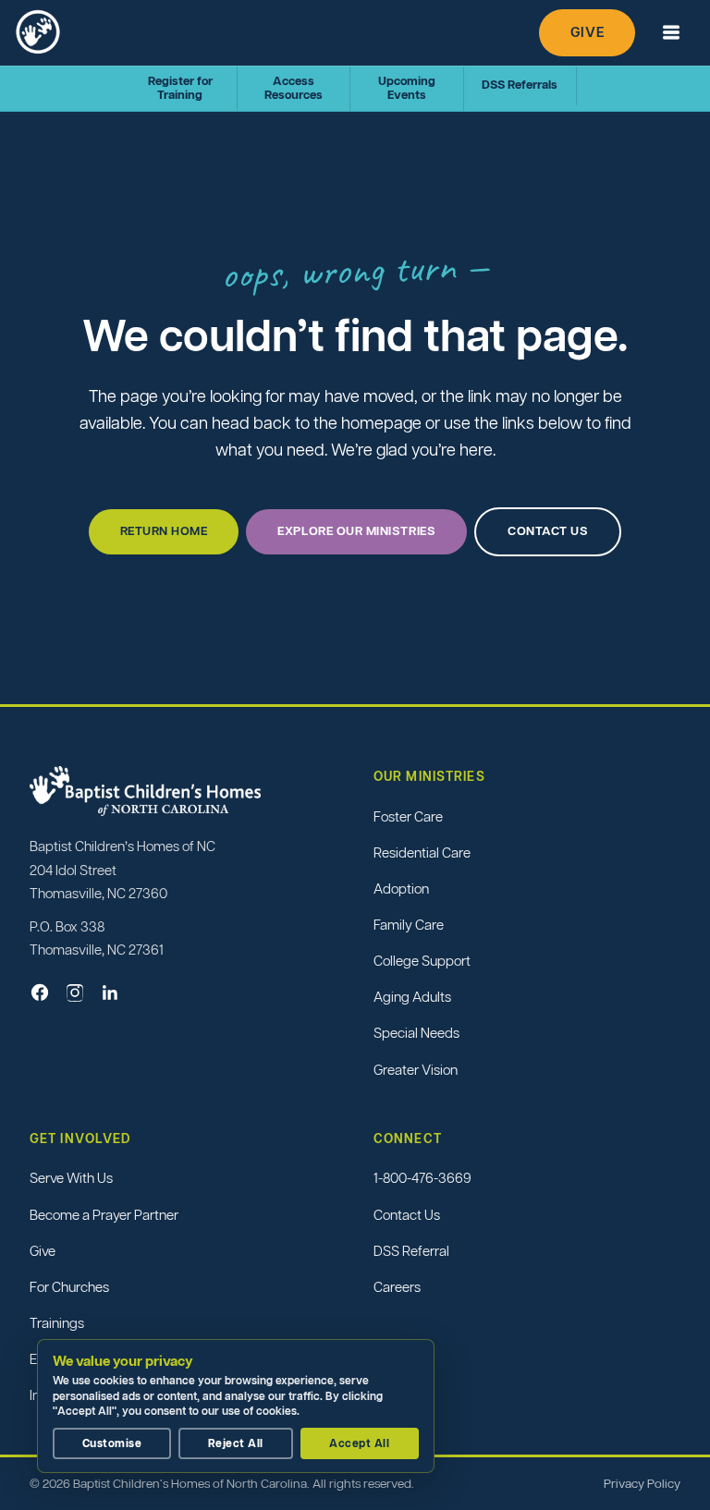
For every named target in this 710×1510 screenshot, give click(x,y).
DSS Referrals (519, 84)
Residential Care (422, 852)
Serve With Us (71, 1178)
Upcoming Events (406, 88)
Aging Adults (412, 996)
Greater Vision (415, 1069)
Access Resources (293, 88)
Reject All (235, 1443)
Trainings (57, 1323)
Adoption (401, 888)
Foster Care (408, 816)
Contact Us (406, 1215)
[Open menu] (671, 32)
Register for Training (180, 88)
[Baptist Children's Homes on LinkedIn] (110, 992)
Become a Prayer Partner (104, 1215)
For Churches (69, 1287)
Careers (397, 1287)
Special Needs (416, 1032)
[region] (240, 1406)
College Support (422, 960)
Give (587, 32)
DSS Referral (411, 1251)
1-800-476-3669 (422, 1178)
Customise (111, 1443)
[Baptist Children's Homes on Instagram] (75, 992)
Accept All (359, 1443)
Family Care (408, 924)
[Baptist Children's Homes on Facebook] (40, 992)
